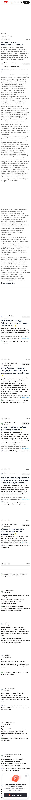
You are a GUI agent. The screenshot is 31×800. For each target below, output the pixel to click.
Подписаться (26, 63)
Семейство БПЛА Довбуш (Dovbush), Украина (13, 428)
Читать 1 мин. (26, 338)
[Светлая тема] (12, 2)
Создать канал (21, 2)
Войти (26, 2)
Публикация (18, 2)
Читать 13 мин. (25, 397)
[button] (15, 2)
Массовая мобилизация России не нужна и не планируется (12, 531)
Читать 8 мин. (26, 448)
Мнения (3, 34)
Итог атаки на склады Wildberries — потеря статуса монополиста (15, 323)
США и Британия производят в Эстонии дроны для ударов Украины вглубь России (15, 480)
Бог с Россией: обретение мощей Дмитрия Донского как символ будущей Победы (15, 370)
